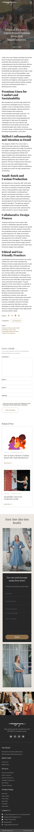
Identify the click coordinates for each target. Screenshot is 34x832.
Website (4, 395)
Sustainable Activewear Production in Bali (13, 497)
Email (4, 387)
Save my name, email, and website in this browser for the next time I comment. (16, 404)
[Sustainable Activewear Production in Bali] (17, 480)
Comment (5, 356)
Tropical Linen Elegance (8, 333)
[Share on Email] (19, 315)
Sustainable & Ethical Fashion (10, 331)
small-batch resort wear (9, 329)
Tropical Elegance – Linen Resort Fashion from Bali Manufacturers (17, 34)
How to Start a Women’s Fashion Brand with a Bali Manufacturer (16, 456)
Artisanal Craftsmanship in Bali (10, 328)
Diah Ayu (6, 452)
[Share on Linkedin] (16, 315)
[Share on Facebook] (9, 315)
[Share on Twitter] (12, 315)
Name (4, 379)
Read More (8, 463)
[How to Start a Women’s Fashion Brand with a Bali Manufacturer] (17, 439)
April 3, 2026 (17, 47)
